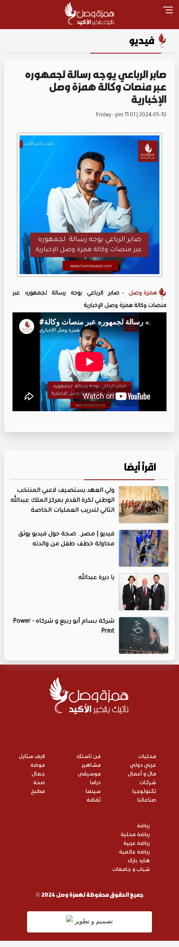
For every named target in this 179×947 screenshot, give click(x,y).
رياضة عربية (136, 842)
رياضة (143, 825)
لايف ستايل (32, 755)
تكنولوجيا (144, 790)
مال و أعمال (142, 773)
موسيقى (89, 773)
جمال (38, 773)
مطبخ (38, 790)
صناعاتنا (146, 799)
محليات (147, 755)
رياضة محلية (135, 833)
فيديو (141, 40)
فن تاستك (89, 755)
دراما (95, 781)
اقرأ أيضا (140, 467)
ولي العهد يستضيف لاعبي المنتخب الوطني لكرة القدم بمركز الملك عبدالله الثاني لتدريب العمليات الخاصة (62, 501)
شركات (147, 781)
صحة (39, 781)
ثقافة (94, 799)
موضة (37, 764)
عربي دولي (143, 764)
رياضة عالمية (134, 851)
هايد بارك (139, 860)
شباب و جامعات (131, 868)
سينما (93, 790)
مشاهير (91, 764)
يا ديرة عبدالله (96, 578)
